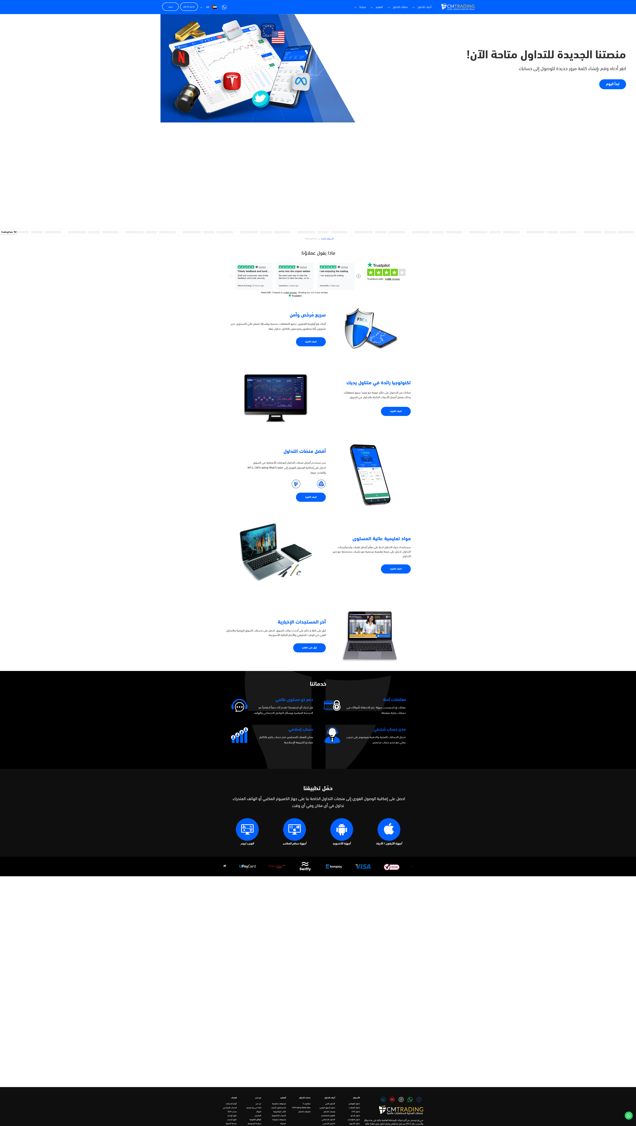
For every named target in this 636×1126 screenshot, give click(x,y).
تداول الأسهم (354, 1124)
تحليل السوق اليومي (327, 1108)
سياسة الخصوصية (254, 1124)
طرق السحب (232, 1120)
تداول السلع (355, 1116)
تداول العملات (354, 1108)
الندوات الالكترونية (279, 1116)
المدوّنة (283, 1124)
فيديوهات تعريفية (279, 1120)
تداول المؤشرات (354, 1120)
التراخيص (258, 1116)
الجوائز (258, 1112)
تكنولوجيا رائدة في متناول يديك (378, 383)
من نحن (258, 1104)
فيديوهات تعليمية (279, 1104)
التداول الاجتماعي (328, 1120)
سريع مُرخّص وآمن (308, 315)
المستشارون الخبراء (278, 1108)
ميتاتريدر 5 (307, 1104)
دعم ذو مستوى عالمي (294, 700)
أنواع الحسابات (231, 1104)
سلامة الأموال (231, 1124)
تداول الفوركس (354, 1104)
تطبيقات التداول (304, 1112)
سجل (170, 6)
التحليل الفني (330, 1104)
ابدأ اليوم (612, 84)
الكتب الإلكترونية (279, 1112)
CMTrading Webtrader (301, 1108)
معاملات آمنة (394, 700)
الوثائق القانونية (255, 1120)
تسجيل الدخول (189, 7)
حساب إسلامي (300, 729)
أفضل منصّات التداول (305, 451)
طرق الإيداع (232, 1116)
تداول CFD (356, 1112)
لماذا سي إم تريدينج (253, 1108)
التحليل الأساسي (328, 1124)
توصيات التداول (329, 1112)
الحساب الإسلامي (230, 1108)
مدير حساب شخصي (389, 729)
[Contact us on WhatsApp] (629, 1116)
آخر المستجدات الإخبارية (302, 622)
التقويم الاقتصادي (328, 1116)
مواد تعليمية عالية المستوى (381, 539)
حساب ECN (232, 1112)
